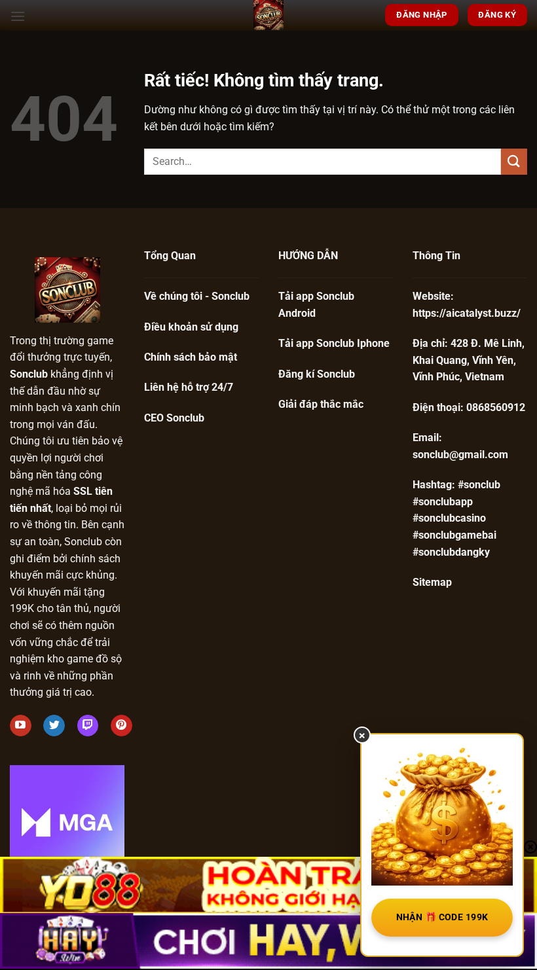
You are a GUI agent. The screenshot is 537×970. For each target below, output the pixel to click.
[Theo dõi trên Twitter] (54, 726)
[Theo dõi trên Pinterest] (121, 726)
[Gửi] (514, 161)
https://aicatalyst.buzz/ (467, 313)
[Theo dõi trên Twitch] (88, 726)
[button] (18, 16)
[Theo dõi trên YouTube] (20, 726)
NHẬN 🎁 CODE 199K (442, 917)
